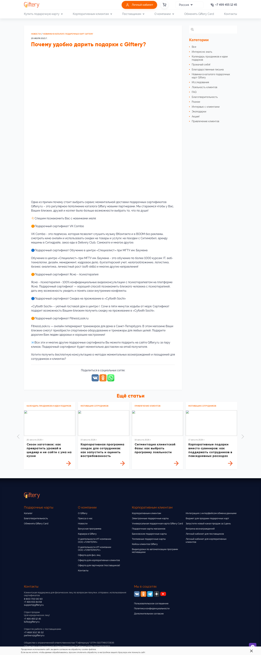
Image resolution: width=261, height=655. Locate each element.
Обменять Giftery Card (199, 14)
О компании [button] (162, 14)
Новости (36, 34)
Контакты (230, 14)
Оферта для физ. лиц (89, 555)
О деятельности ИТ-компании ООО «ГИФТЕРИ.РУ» (94, 548)
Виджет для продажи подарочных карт (207, 518)
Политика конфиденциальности (152, 608)
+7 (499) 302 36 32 (34, 632)
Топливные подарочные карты (149, 539)
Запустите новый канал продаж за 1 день (208, 523)
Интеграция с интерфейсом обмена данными (211, 513)
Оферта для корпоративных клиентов (99, 560)
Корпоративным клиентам (146, 513)
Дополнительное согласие (149, 613)
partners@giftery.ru (34, 635)
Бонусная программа (89, 528)
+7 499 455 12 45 (32, 618)
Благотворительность (36, 518)
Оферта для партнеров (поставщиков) (99, 565)
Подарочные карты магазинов (148, 528)
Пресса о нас (85, 518)
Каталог (28, 513)
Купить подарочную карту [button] (41, 14)
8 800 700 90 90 (33, 599)
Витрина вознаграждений (200, 528)
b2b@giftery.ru (32, 621)
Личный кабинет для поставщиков (205, 533)
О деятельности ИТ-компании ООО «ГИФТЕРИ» (94, 540)
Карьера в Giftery (87, 533)
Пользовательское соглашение (151, 603)
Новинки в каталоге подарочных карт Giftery (68, 34)
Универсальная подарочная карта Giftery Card (157, 523)
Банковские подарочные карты (149, 533)
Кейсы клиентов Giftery (145, 544)
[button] (18, 437)
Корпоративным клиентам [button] (91, 14)
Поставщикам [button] (131, 14)
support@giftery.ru (34, 605)
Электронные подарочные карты (150, 518)
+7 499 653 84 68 (33, 602)
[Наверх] (11, 643)
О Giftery (82, 513)
